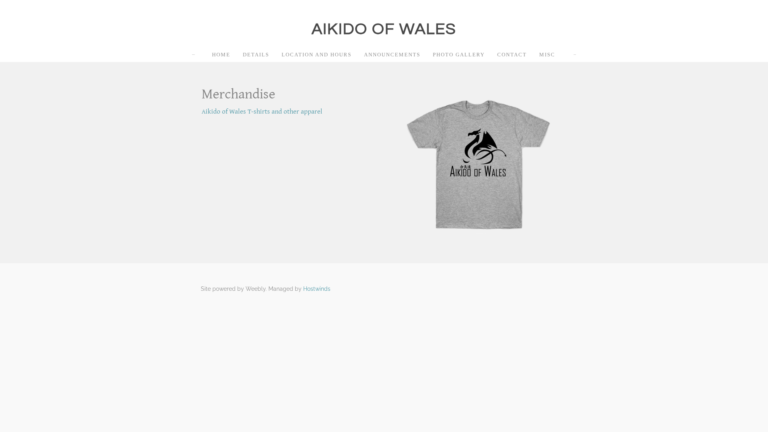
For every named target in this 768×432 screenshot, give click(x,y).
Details (256, 55)
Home (221, 55)
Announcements (392, 55)
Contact (512, 55)
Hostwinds (316, 289)
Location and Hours (317, 55)
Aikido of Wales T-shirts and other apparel (262, 112)
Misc (547, 55)
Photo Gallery (459, 55)
